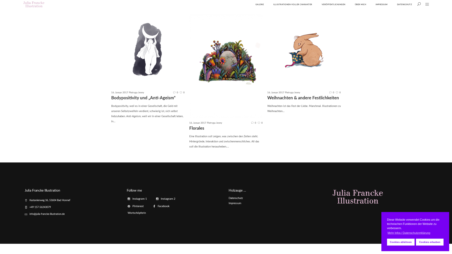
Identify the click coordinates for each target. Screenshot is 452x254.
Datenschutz (236, 198)
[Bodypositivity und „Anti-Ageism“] (148, 50)
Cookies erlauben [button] (429, 242)
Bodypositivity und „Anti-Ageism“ (143, 98)
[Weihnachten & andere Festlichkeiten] (304, 50)
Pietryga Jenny (136, 93)
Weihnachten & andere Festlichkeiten (303, 98)
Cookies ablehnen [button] (401, 242)
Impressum (235, 203)
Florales (196, 128)
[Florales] (226, 66)
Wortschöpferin (137, 213)
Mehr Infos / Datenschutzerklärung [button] (409, 232)
